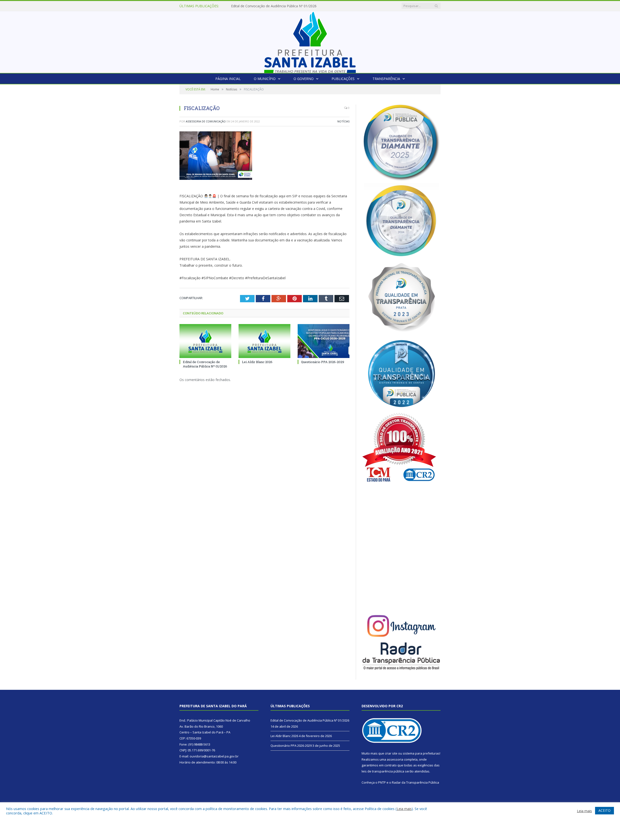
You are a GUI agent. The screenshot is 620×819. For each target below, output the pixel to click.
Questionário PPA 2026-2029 (322, 362)
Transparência (386, 78)
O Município (265, 78)
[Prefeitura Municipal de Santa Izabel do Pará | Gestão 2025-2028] (310, 41)
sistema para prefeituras (421, 753)
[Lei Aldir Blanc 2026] (264, 341)
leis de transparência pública (383, 771)
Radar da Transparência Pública (415, 782)
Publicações (343, 78)
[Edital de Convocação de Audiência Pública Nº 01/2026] (205, 341)
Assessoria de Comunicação (206, 121)
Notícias (343, 121)
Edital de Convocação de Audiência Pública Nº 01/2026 (205, 364)
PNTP (382, 782)
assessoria (395, 759)
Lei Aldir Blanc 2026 (246, 6)
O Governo (304, 78)
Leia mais (404, 808)
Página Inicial (228, 78)
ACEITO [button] (604, 810)
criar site (391, 753)
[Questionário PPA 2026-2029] (323, 341)
